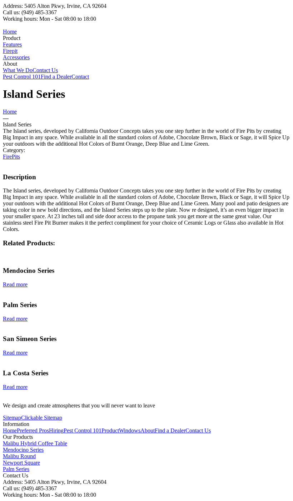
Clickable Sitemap (41, 418)
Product (110, 430)
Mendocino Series (23, 450)
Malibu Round (19, 456)
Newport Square (21, 463)
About (147, 430)
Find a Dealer (56, 77)
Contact (80, 77)
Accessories (16, 57)
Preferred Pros (33, 430)
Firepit (10, 51)
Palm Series (16, 469)
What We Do (18, 70)
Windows (129, 430)
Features (12, 44)
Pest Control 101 (22, 77)
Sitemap (12, 418)
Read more (15, 284)
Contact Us (45, 70)
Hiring (56, 430)
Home (10, 32)
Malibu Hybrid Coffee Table (35, 443)
